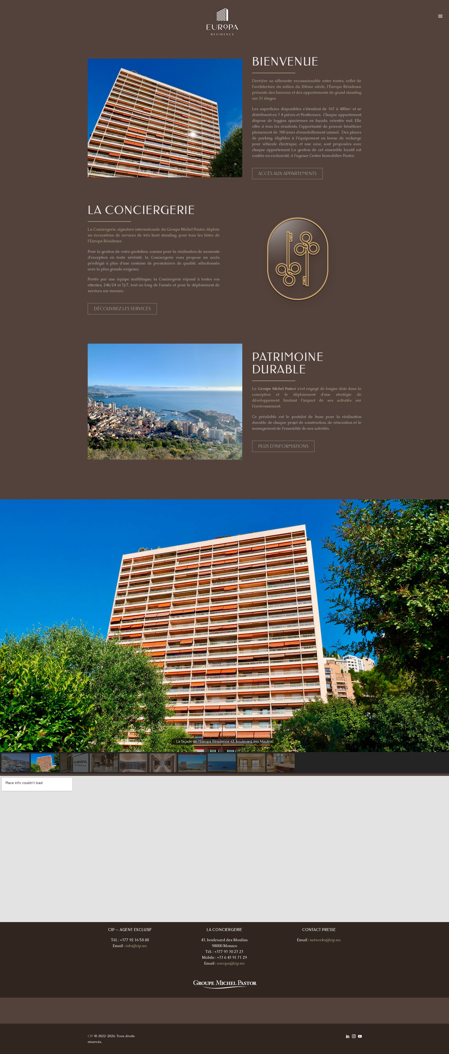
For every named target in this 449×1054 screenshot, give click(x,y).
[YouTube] (360, 1036)
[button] (441, 507)
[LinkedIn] (348, 1036)
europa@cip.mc (231, 963)
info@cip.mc (136, 945)
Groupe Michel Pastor (186, 229)
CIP (90, 1036)
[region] (224, 636)
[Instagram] (354, 1036)
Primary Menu (440, 16)
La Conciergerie (102, 229)
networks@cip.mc (325, 940)
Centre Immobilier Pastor (331, 155)
